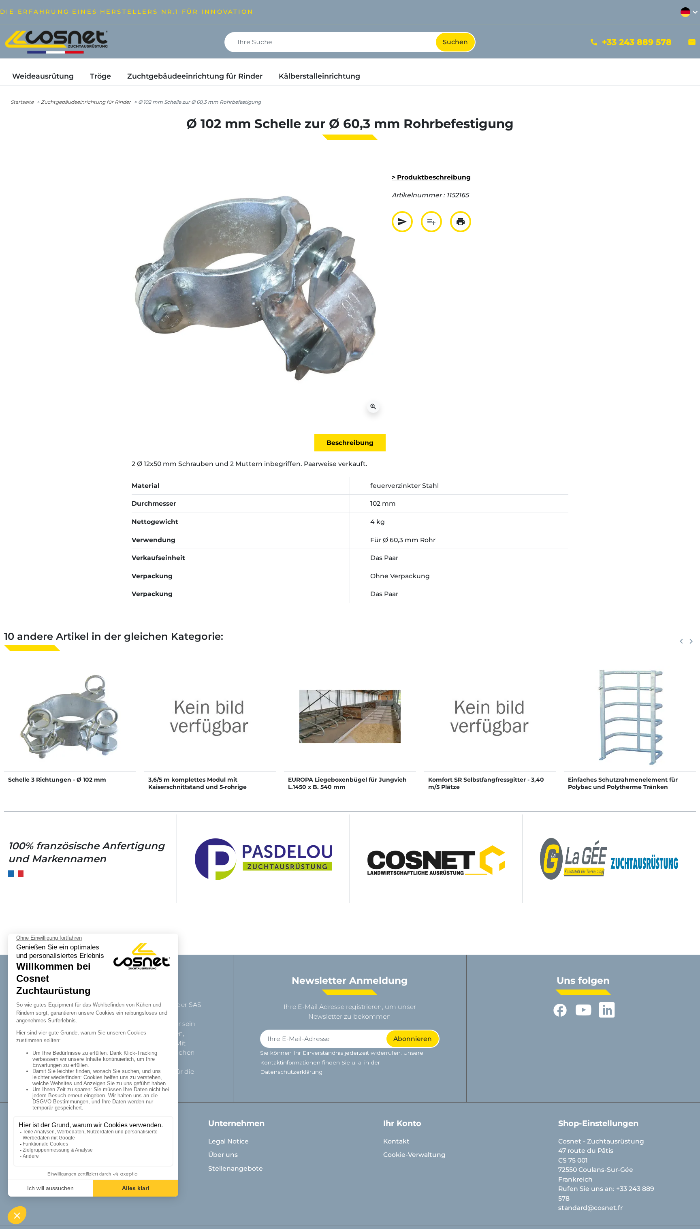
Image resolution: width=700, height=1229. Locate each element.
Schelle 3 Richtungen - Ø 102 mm (57, 779)
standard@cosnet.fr (590, 1208)
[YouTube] (583, 1009)
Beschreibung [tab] (350, 443)
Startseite (22, 102)
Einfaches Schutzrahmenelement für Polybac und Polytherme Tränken (623, 783)
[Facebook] (560, 1009)
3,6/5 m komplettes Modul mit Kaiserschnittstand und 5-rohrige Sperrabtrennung (197, 787)
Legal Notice (228, 1141)
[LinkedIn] (607, 1009)
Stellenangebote (235, 1168)
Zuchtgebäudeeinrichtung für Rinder (86, 102)
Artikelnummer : (418, 195)
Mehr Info (70, 725)
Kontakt (396, 1141)
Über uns (223, 1154)
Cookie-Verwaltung (414, 1154)
